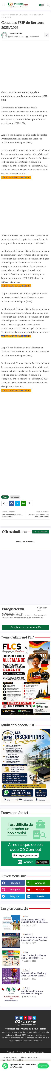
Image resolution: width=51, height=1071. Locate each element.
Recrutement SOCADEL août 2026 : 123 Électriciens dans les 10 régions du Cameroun (34, 920)
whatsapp (40, 883)
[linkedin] (21, 1018)
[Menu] (3, 5)
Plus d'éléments (40, 532)
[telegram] (34, 1018)
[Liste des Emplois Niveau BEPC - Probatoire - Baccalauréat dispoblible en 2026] (11, 958)
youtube (40, 889)
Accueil (4, 15)
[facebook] (16, 1018)
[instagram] (30, 1018)
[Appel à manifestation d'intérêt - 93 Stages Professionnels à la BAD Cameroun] (11, 994)
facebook (15, 883)
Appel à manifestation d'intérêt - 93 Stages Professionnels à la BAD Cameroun (32, 992)
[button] (41, 5)
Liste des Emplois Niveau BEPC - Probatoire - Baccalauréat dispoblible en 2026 (34, 956)
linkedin (40, 896)
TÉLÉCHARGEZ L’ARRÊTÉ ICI (16, 177)
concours (14, 15)
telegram (14, 896)
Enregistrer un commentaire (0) (25, 627)
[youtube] (25, 1018)
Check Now (18, 1060)
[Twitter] (17, 503)
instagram (15, 889)
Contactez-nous (36, 1052)
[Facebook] (11, 503)
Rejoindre (43, 1066)
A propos (21, 1052)
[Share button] (29, 503)
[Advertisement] (25, 65)
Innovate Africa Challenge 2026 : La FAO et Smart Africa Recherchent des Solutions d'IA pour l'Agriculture (34, 974)
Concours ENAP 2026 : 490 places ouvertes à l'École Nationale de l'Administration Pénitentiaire (34, 938)
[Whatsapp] (23, 503)
